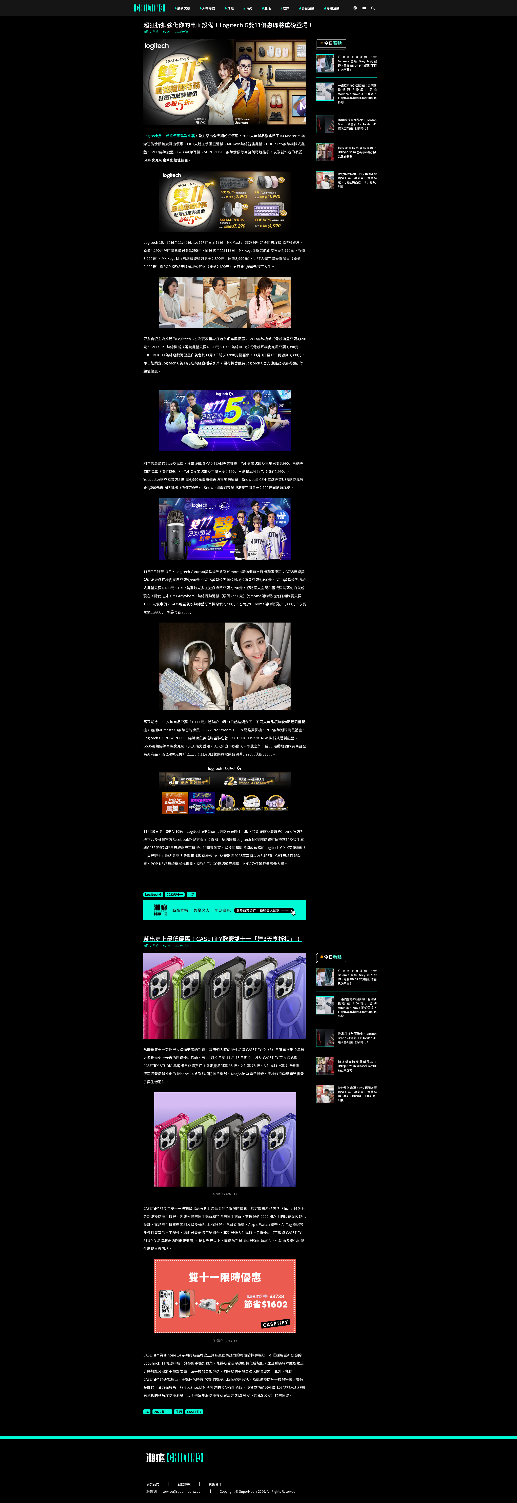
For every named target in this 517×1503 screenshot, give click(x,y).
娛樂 (285, 8)
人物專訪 (207, 8)
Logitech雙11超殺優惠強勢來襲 (169, 135)
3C (147, 1411)
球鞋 (229, 8)
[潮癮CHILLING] (149, 8)
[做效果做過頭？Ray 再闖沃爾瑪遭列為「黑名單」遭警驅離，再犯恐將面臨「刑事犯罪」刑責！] (325, 180)
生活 (266, 8)
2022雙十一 (175, 894)
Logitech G (153, 894)
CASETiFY (194, 1411)
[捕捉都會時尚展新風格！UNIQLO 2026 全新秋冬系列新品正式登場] (325, 152)
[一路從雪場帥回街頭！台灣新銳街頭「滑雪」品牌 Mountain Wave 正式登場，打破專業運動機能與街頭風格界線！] (325, 92)
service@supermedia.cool (182, 1491)
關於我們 (152, 1484)
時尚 (247, 8)
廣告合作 (215, 1484)
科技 (155, 31)
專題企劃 (331, 8)
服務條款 (184, 1484)
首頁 (146, 31)
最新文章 (182, 8)
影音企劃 (306, 8)
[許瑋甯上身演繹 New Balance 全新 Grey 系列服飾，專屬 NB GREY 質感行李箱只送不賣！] (325, 63)
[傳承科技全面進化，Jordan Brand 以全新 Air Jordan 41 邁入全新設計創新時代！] (325, 124)
